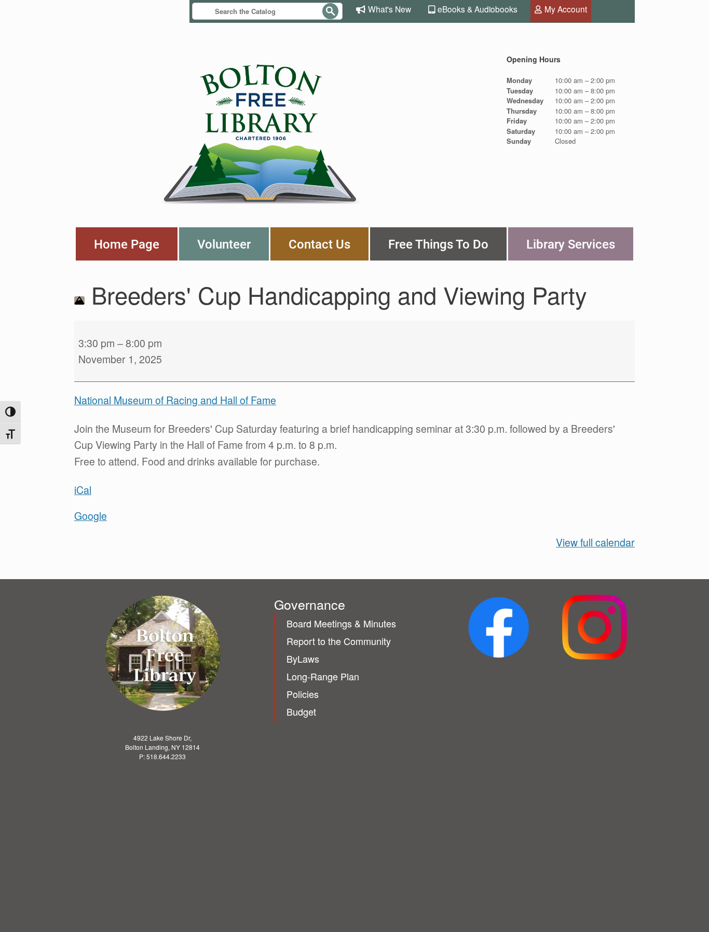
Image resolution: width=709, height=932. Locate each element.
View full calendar (595, 542)
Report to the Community (339, 641)
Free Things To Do (438, 244)
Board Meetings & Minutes (341, 623)
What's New (389, 9)
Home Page (126, 244)
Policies (303, 694)
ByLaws (303, 658)
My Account (565, 9)
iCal (82, 490)
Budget (301, 711)
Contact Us (319, 244)
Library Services (570, 244)
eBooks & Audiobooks (477, 9)
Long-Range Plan (323, 676)
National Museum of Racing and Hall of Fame (175, 400)
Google (90, 516)
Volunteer (224, 244)
